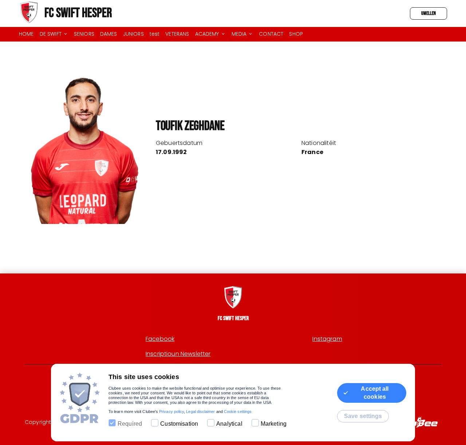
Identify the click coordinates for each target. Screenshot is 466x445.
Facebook (160, 339)
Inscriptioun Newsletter (178, 354)
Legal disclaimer (200, 411)
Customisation (179, 424)
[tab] (29, 34)
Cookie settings (238, 411)
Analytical (229, 424)
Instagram (327, 339)
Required (130, 424)
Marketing (274, 424)
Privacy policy (171, 411)
